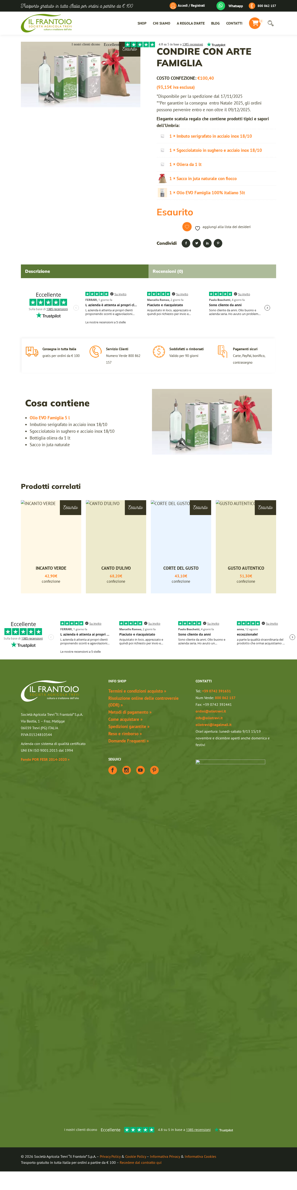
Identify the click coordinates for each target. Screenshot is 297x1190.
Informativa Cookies (200, 1156)
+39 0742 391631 (216, 691)
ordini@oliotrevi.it (211, 711)
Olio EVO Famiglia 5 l (50, 417)
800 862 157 (267, 6)
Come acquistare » (125, 719)
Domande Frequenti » (128, 741)
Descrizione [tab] (37, 271)
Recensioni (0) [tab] (168, 271)
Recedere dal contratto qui (140, 1162)
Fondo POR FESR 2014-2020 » (45, 759)
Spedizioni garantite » (128, 726)
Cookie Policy (135, 1156)
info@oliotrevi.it (209, 718)
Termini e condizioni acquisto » (137, 691)
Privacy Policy (110, 1156)
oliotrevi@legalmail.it (214, 724)
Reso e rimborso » (125, 733)
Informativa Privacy (165, 1156)
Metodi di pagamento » (130, 712)
